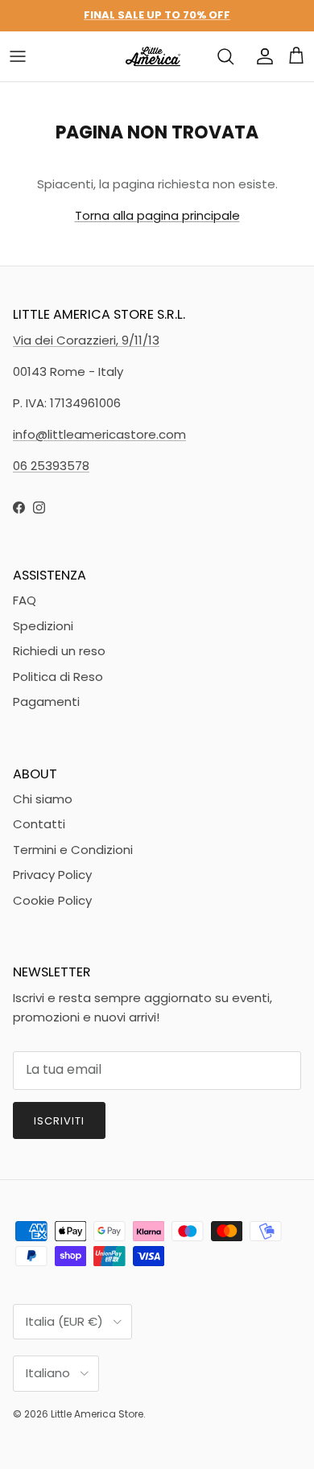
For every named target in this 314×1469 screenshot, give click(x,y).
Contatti (39, 823)
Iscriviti (59, 1121)
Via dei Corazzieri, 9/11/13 (86, 340)
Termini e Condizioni (73, 849)
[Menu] (17, 56)
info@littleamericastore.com (99, 434)
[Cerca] (225, 56)
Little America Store (97, 1414)
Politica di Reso (58, 676)
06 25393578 (51, 465)
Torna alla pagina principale (157, 215)
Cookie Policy (52, 900)
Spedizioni (43, 625)
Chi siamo (42, 798)
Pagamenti (46, 701)
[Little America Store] (153, 56)
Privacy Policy (52, 874)
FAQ (24, 600)
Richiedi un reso (59, 650)
